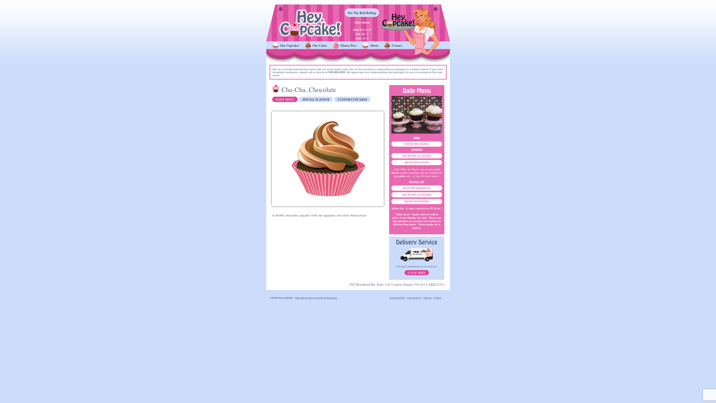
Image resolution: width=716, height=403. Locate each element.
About (374, 45)
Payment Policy (397, 298)
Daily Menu (285, 99)
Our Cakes (320, 45)
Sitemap (427, 298)
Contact (397, 45)
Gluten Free (348, 45)
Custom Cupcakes (352, 99)
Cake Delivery (414, 298)
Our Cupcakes (289, 45)
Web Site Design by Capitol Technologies (316, 298)
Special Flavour (315, 99)
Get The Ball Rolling (362, 12)
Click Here (417, 273)
